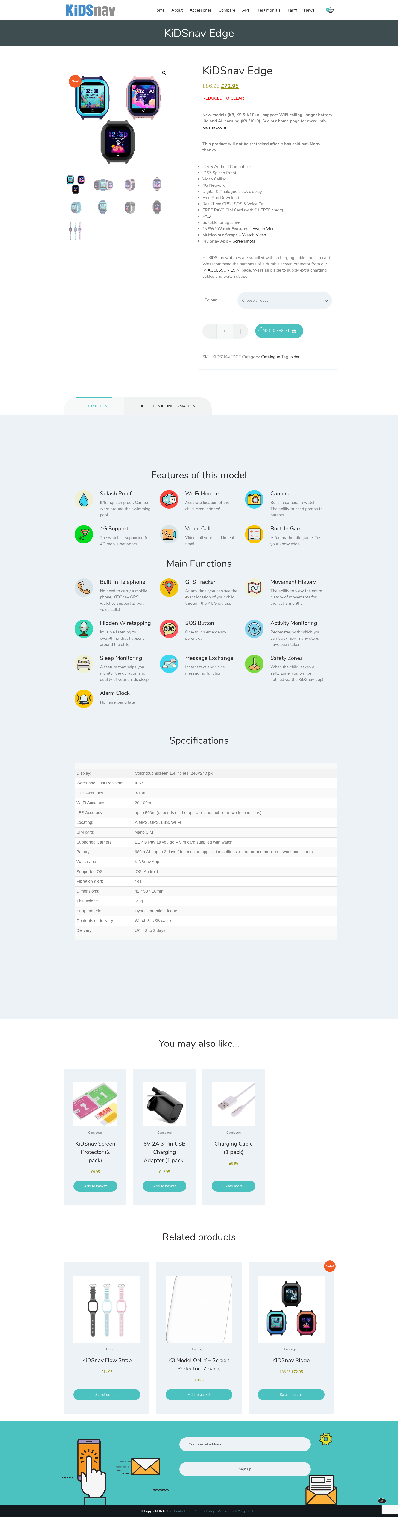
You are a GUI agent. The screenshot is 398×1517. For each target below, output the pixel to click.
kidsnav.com (214, 127)
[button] (164, 73)
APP (246, 10)
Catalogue (270, 357)
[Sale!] (291, 1309)
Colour (210, 300)
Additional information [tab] (168, 406)
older (294, 357)
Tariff (292, 10)
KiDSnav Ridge (291, 1360)
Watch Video (265, 228)
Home (158, 10)
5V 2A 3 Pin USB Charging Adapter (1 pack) (164, 1152)
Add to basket (276, 330)
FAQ (206, 216)
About (177, 10)
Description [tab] (94, 406)
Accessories (201, 10)
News (309, 10)
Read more (234, 1186)
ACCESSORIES (221, 270)
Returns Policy (203, 1511)
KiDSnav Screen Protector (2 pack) (95, 1152)
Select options (106, 1394)
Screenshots (244, 241)
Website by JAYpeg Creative (237, 1511)
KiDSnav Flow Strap (107, 1360)
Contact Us (182, 1511)
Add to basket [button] (95, 1186)
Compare (227, 10)
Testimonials (269, 10)
